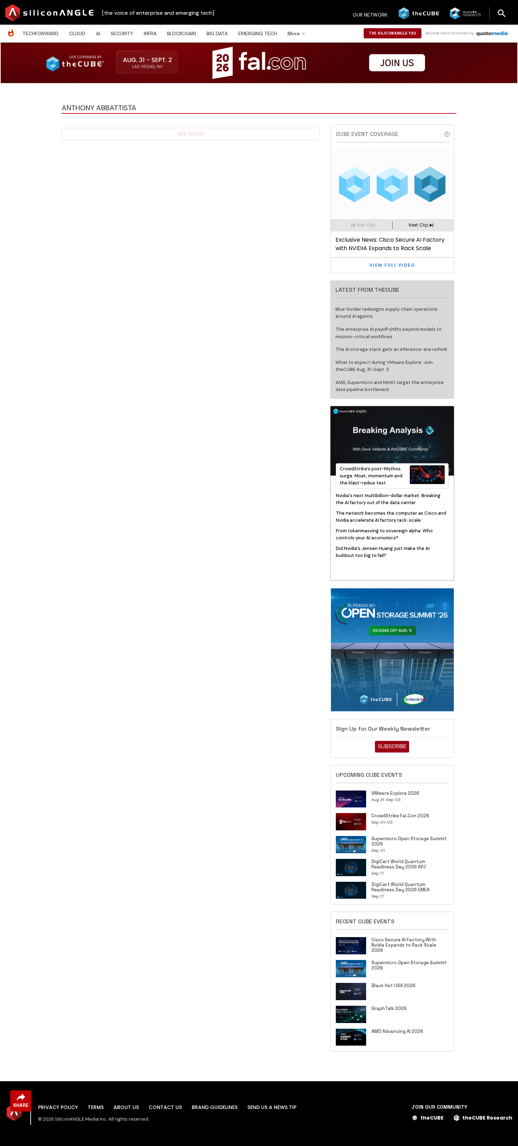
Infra (150, 33)
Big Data (217, 33)
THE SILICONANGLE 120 (393, 33)
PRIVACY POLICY (58, 1107)
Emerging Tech (257, 33)
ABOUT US (126, 1107)
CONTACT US (165, 1107)
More (294, 33)
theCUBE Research (487, 1117)
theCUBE (432, 1117)
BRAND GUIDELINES (215, 1107)
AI (98, 33)
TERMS (96, 1107)
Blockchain (181, 33)
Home (13, 29)
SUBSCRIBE (392, 746)
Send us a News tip (271, 1107)
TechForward (40, 33)
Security (122, 33)
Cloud (77, 33)
